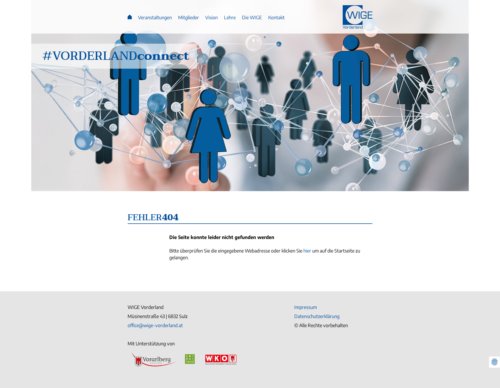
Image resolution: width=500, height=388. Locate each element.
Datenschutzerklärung (317, 316)
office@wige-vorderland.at (155, 325)
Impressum (305, 307)
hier (307, 251)
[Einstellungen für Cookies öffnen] (494, 362)
